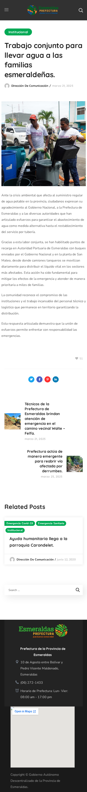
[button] (81, 10)
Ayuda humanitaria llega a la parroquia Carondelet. (38, 542)
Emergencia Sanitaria (51, 523)
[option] (43, 541)
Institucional (18, 32)
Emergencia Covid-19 (19, 523)
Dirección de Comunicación (29, 86)
